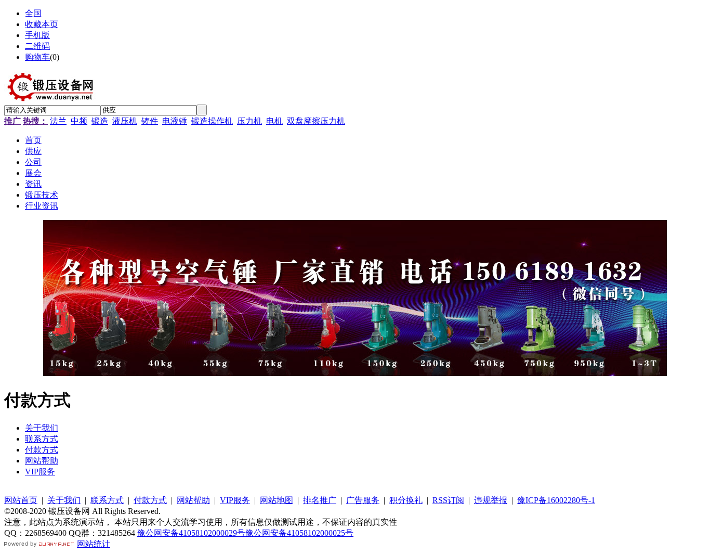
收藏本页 (41, 24)
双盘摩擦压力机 (316, 121)
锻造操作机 (212, 121)
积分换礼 (406, 500)
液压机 (124, 121)
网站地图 (276, 500)
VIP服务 (40, 471)
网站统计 (93, 543)
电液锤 (174, 121)
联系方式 (41, 438)
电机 (274, 121)
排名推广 (319, 500)
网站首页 (20, 500)
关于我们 (41, 427)
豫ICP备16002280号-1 (556, 500)
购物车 (37, 57)
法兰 (58, 121)
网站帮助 (41, 460)
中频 (79, 121)
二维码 (37, 46)
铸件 (149, 121)
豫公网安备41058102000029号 (191, 533)
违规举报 (490, 500)
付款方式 (41, 449)
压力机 (249, 121)
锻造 (99, 121)
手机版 (37, 35)
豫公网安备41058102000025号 (299, 533)
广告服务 (362, 500)
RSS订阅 (448, 500)
